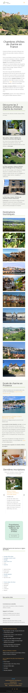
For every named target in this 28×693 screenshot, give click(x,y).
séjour (24, 440)
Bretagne (14, 254)
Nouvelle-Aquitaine (14, 315)
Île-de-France (7, 661)
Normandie (14, 299)
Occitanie (14, 332)
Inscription (14, 536)
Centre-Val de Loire (14, 268)
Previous (4, 495)
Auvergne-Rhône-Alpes (14, 224)
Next (24, 495)
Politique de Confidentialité (15, 685)
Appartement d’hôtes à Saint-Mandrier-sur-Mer (12, 417)
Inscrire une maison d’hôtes (10, 683)
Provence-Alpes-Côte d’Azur (14, 350)
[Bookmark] (7, 488)
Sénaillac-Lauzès (14, 367)
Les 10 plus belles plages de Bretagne (12, 638)
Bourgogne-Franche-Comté (14, 239)
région (10, 81)
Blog (6, 685)
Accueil (13, 678)
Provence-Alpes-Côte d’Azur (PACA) (12, 663)
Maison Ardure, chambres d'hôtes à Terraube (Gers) (12, 492)
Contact (20, 683)
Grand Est (14, 283)
